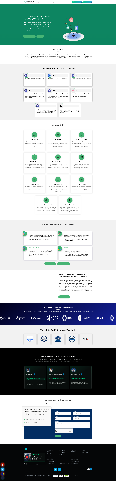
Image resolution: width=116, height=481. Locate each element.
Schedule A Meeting (31, 422)
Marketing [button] (52, 1)
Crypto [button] (39, 1)
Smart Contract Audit (75, 463)
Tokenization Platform (75, 461)
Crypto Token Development (73, 451)
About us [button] (62, 1)
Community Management (50, 458)
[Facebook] (78, 475)
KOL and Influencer (51, 455)
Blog (67, 1)
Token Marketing (62, 450)
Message (57, 421)
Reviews (84, 454)
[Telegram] (56, 469)
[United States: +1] (56, 418)
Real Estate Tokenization (73, 456)
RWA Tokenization (74, 453)
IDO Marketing (62, 454)
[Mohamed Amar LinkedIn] (81, 374)
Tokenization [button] (45, 1)
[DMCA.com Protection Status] (61, 475)
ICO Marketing (62, 452)
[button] (77, 2)
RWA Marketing (62, 456)
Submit (57, 436)
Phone (56, 416)
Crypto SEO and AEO (51, 463)
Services (57, 1)
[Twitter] (86, 475)
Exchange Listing (50, 461)
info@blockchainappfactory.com (35, 419)
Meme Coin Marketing (63, 461)
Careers (84, 461)
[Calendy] (60, 469)
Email (75, 411)
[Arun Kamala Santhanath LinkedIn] (63, 374)
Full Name (57, 411)
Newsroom (84, 456)
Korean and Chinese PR (64, 463)
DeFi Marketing (62, 459)
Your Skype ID (76, 416)
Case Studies (85, 452)
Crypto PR (49, 453)
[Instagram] (80, 475)
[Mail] (75, 475)
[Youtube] (83, 475)
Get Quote (40, 36)
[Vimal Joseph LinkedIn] (34, 374)
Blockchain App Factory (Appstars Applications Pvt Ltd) (38, 475)
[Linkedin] (92, 475)
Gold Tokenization (74, 459)
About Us (84, 450)
